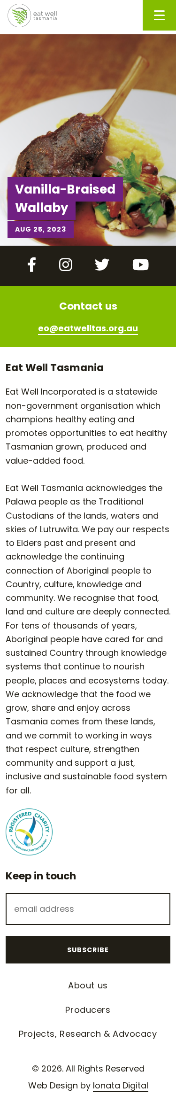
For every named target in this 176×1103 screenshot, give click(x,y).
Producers (87, 1010)
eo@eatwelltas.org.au (88, 328)
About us (87, 985)
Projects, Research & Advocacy (88, 1034)
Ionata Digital (120, 1085)
